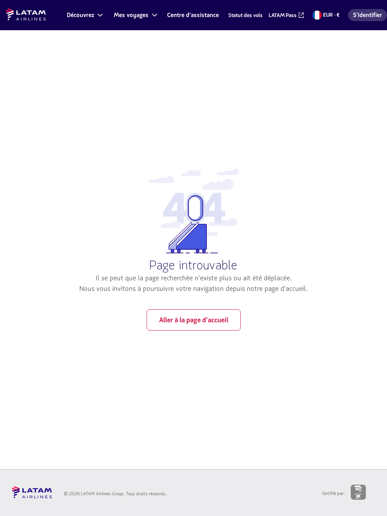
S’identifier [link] (370, 16)
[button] (84, 15)
